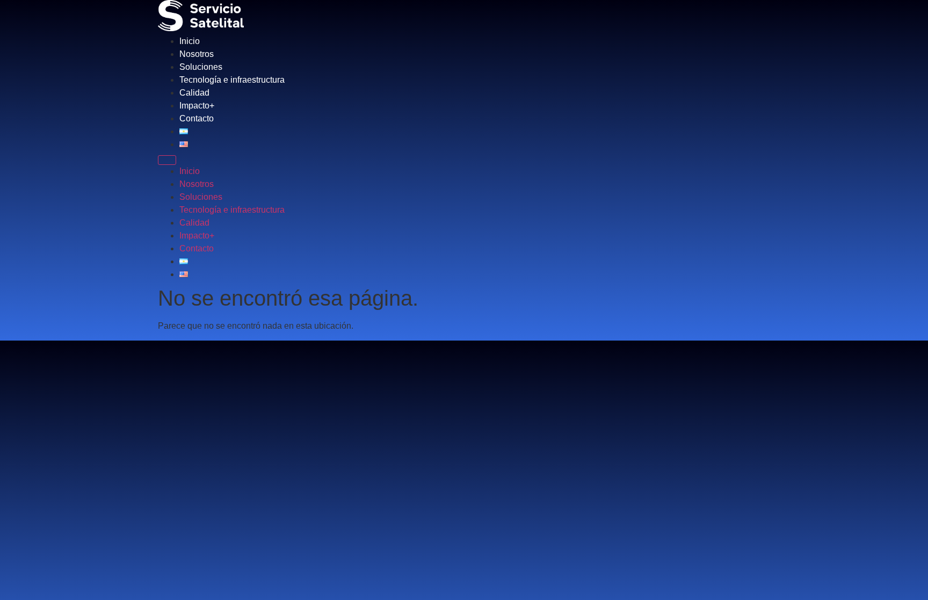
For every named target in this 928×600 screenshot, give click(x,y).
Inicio (189, 41)
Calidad (194, 92)
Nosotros (196, 54)
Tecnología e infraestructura (232, 79)
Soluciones (200, 66)
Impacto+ (196, 105)
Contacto (196, 118)
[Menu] (167, 160)
